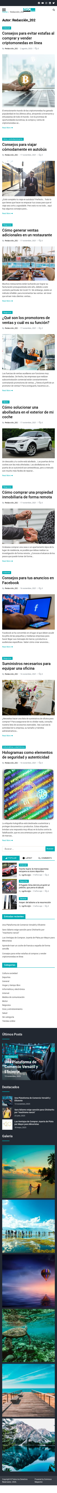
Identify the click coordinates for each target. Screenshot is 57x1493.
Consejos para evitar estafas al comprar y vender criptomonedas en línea (28, 38)
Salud (4, 1013)
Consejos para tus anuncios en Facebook (28, 580)
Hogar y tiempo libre (11, 985)
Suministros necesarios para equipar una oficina (26, 666)
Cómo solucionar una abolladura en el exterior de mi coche (28, 412)
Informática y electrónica (14, 747)
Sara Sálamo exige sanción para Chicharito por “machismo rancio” (34, 1111)
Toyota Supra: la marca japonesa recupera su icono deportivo (34, 870)
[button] (52, 1050)
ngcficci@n (26, 875)
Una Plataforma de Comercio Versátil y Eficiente (23, 925)
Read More (6, 128)
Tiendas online (8, 1021)
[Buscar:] (22, 849)
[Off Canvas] (4, 10)
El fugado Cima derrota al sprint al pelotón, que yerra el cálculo (34, 886)
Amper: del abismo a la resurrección (35, 902)
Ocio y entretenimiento (13, 139)
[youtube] (42, 3)
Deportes (24, 881)
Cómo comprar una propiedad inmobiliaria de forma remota (27, 494)
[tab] (11, 858)
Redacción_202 (11, 48)
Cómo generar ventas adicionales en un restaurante (27, 232)
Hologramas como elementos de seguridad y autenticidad (27, 755)
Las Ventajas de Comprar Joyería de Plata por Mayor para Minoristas (33, 1122)
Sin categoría (8, 1017)
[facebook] (39, 3)
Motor (5, 402)
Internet (6, 28)
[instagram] (46, 3)
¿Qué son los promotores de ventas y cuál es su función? (26, 320)
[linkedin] (50, 3)
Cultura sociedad (10, 973)
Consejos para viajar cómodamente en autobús (24, 147)
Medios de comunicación (13, 997)
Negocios (7, 225)
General (23, 899)
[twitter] (53, 3)
